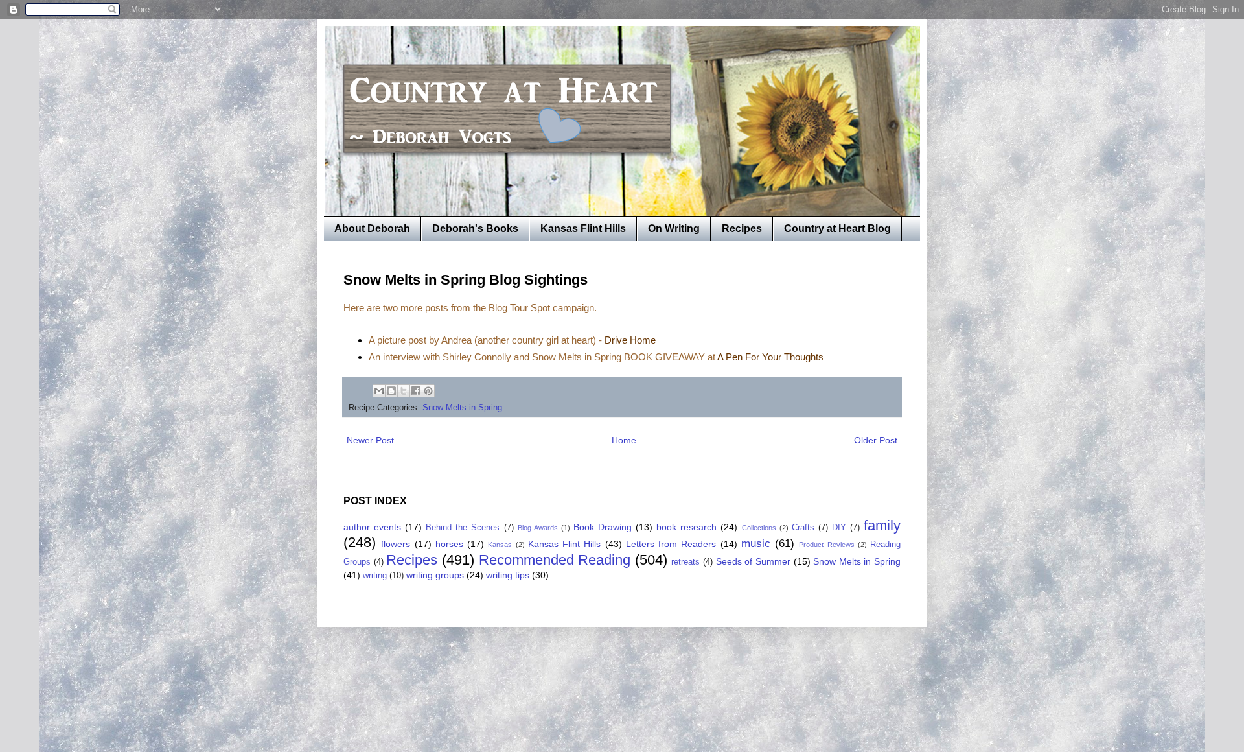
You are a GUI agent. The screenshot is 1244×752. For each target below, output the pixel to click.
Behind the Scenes (463, 527)
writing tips (507, 575)
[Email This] (379, 390)
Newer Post (370, 440)
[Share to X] (403, 390)
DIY (839, 527)
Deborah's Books (475, 228)
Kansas (500, 544)
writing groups (435, 575)
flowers (395, 544)
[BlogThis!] (391, 390)
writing (375, 575)
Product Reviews (826, 544)
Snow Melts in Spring (462, 407)
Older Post (875, 440)
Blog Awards (538, 528)
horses (449, 544)
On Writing (674, 228)
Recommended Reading (555, 560)
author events (372, 527)
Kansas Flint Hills (583, 228)
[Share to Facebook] (415, 390)
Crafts (803, 527)
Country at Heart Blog (837, 228)
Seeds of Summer (753, 561)
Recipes (742, 228)
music (755, 543)
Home (624, 440)
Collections (759, 528)
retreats (685, 562)
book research (686, 527)
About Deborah (372, 228)
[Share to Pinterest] (428, 390)
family (882, 525)
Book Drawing (602, 527)
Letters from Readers (671, 544)
